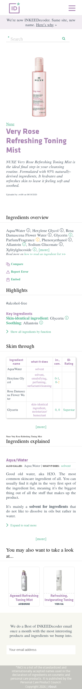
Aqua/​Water (15, 230)
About (52, 686)
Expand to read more (23, 525)
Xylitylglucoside (18, 249)
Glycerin (60, 235)
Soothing (13, 323)
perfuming (39, 382)
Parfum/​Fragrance (20, 239)
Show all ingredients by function (30, 332)
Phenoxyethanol (54, 239)
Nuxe (10, 123)
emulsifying (39, 378)
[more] (44, 249)
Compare (17, 264)
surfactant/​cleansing (39, 386)
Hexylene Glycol (45, 230)
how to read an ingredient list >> (45, 254)
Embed (15, 279)
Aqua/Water (14, 369)
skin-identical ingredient (39, 406)
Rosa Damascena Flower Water (39, 233)
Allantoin (13, 244)
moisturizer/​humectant (39, 413)
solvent (39, 369)
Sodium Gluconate (43, 244)
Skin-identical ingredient (27, 318)
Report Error (19, 271)
